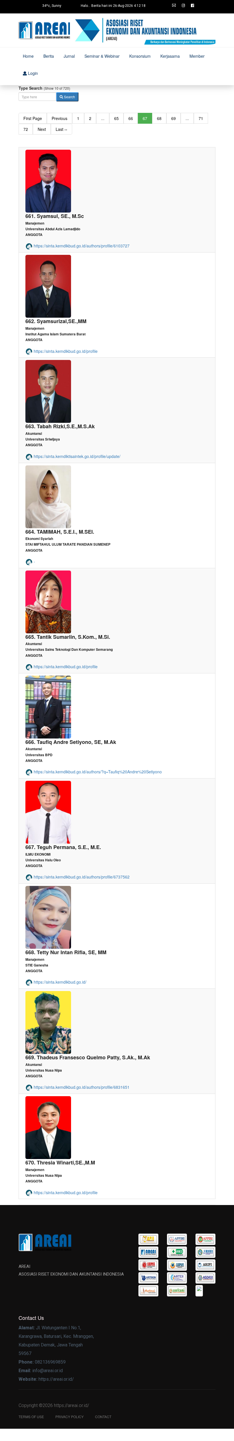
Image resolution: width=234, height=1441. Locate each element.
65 (116, 118)
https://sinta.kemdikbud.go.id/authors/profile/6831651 (81, 1087)
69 (173, 118)
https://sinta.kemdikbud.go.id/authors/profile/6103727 (81, 246)
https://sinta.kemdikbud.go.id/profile (65, 351)
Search (69, 96)
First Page (32, 118)
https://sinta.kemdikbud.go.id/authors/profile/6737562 (81, 877)
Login (32, 73)
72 (25, 129)
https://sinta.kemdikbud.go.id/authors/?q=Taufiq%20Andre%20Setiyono (97, 771)
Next (42, 129)
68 (159, 118)
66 (130, 118)
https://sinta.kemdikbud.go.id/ (59, 982)
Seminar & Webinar (102, 56)
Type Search (31, 88)
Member (197, 56)
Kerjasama (170, 56)
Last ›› (61, 129)
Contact (103, 1416)
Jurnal (69, 56)
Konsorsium (140, 56)
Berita (48, 56)
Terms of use (31, 1416)
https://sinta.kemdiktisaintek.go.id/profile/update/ (76, 456)
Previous (59, 118)
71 (201, 118)
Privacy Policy (69, 1416)
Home (28, 56)
